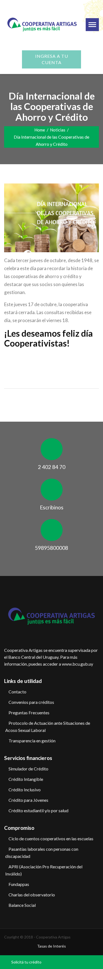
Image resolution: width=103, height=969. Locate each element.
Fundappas (19, 884)
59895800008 (51, 548)
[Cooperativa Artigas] (42, 23)
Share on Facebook (10, 359)
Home (39, 129)
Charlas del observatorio (32, 894)
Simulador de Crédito (28, 768)
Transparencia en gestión (32, 740)
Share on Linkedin (37, 359)
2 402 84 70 (51, 467)
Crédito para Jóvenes (28, 800)
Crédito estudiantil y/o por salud (38, 810)
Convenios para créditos (31, 702)
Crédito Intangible (26, 779)
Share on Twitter (23, 359)
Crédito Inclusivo (25, 789)
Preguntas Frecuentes (29, 712)
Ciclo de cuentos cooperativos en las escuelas (51, 838)
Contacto (17, 691)
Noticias (57, 129)
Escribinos (51, 507)
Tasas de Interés (51, 946)
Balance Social (22, 905)
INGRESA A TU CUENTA (51, 59)
